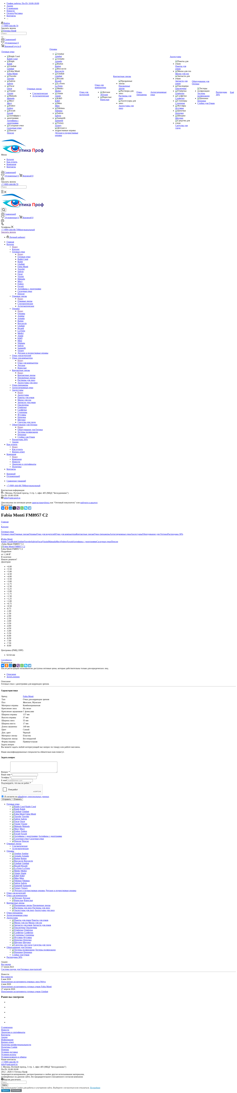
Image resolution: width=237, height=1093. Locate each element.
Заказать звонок (8, 232)
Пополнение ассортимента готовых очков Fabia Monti (26, 986)
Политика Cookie (9, 1047)
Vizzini (45, 541)
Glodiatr (20, 541)
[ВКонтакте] (2, 508)
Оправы (21, 313)
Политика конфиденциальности (16, 1044)
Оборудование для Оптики (30, 429)
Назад (15, 247)
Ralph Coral (6, 541)
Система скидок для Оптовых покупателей (21, 969)
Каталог (10, 159)
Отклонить (16, 1090)
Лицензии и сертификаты (13, 1032)
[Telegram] (29, 508)
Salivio (34, 541)
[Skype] (25, 508)
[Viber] (18, 508)
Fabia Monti (28, 696)
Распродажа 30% (175, 534)
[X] (14, 508)
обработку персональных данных (33, 796)
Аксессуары (23, 395)
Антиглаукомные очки (120, 534)
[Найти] (2, 36)
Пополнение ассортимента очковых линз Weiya (23, 981)
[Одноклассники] (6, 508)
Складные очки (104, 541)
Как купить (12, 162)
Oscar (39, 541)
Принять (5, 1090)
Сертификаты (6, 660)
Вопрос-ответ (7, 1042)
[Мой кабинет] (2, 179)
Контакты (11, 167)
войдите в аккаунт (88, 502)
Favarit (70, 541)
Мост (58, 541)
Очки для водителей (45, 534)
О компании (7, 1027)
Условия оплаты (8, 1054)
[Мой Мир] (10, 508)
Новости (5, 1030)
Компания (11, 164)
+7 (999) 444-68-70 (9, 26)
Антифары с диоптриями (85, 541)
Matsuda (52, 541)
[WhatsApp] (22, 508)
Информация (7, 1040)
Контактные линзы (26, 375)
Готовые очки (24, 257)
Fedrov (64, 541)
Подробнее (95, 1088)
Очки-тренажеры (102, 534)
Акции (4, 1037)
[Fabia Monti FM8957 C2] (13, 546)
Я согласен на (26, 796)
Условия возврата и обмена (13, 1057)
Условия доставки (9, 1052)
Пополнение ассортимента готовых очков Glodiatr (24, 991)
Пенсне (114, 541)
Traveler (27, 541)
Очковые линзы (25, 301)
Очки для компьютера (28, 363)
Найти (4, 1085)
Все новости (7, 977)
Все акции (6, 964)
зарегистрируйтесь (41, 502)
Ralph (14, 541)
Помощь (5, 1049)
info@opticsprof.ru (12, 498)
